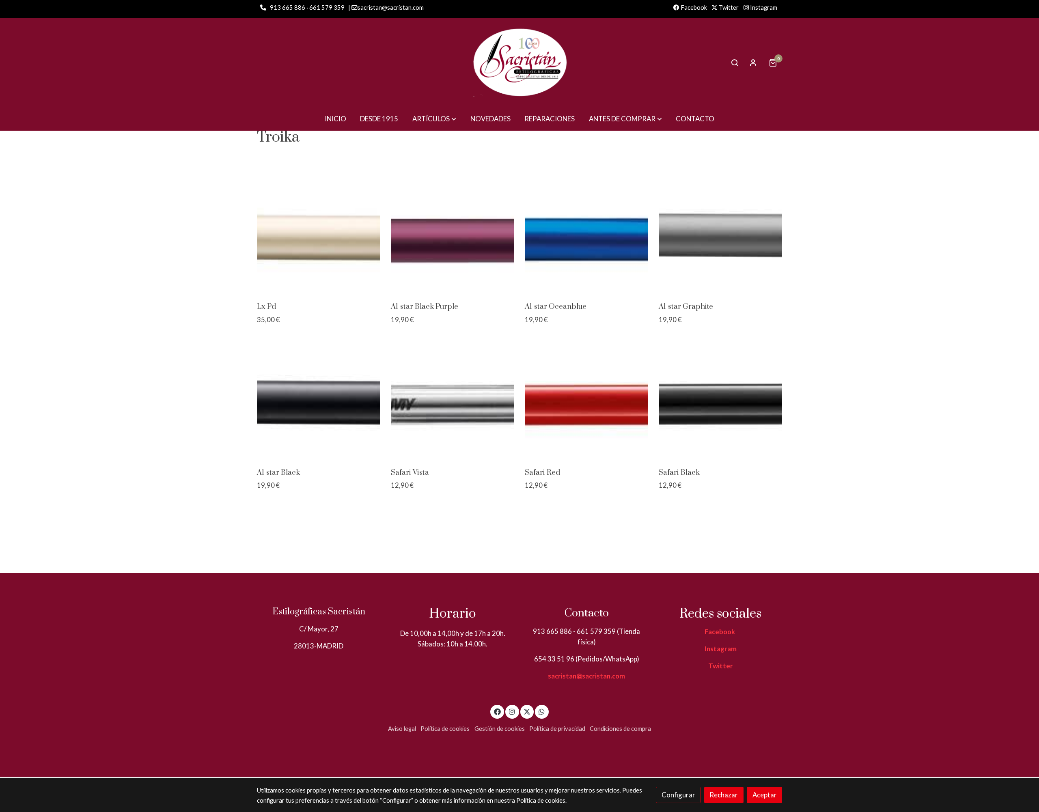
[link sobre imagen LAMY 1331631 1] (319, 235)
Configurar (678, 794)
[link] (519, 62)
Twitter (728, 7)
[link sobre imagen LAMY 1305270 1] (587, 401)
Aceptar (764, 794)
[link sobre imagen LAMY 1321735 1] (453, 235)
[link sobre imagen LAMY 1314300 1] (720, 235)
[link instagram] (512, 711)
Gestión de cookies (499, 728)
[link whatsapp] (541, 711)
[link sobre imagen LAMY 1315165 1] (453, 401)
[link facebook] (497, 711)
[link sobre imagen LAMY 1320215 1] (587, 235)
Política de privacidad (557, 728)
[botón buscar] (734, 62)
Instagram (763, 7)
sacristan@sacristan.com (586, 676)
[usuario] (753, 62)
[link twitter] (527, 711)
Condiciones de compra (620, 728)
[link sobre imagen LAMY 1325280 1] (319, 401)
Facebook (693, 7)
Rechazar (723, 794)
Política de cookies (445, 728)
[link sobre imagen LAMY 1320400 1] (720, 401)
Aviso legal (402, 728)
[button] (434, 119)
